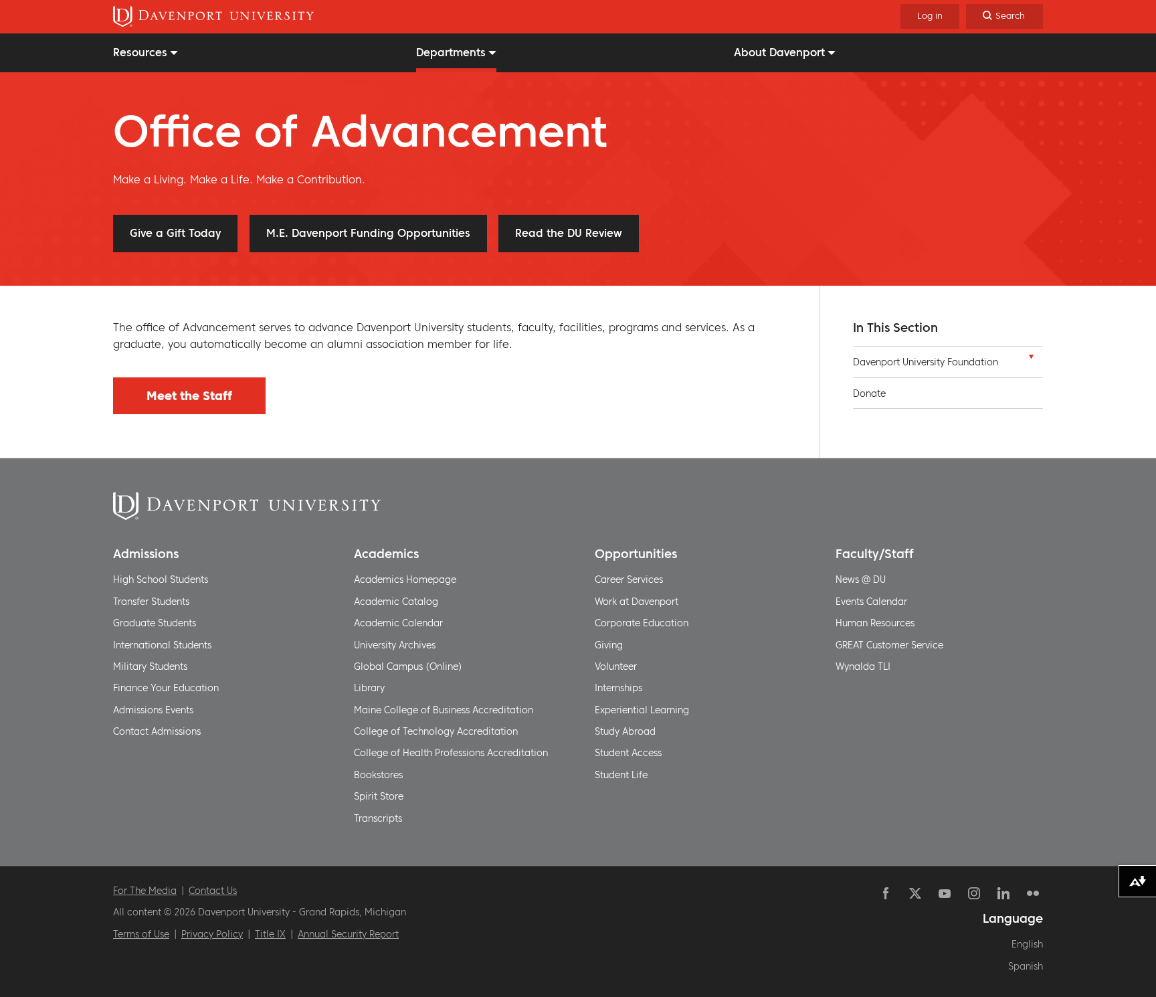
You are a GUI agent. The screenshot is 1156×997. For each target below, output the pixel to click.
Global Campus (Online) (408, 666)
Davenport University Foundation (925, 362)
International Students (162, 645)
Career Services (629, 579)
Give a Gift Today (175, 233)
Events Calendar (871, 602)
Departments (451, 52)
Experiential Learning (642, 710)
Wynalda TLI (863, 666)
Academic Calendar (398, 623)
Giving (609, 645)
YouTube (945, 893)
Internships (618, 688)
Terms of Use (141, 934)
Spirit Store (378, 796)
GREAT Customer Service (889, 645)
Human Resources (875, 623)
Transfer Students (151, 602)
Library (369, 688)
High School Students (160, 579)
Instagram (974, 893)
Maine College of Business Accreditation (443, 710)
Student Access (628, 753)
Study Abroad (625, 731)
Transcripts (378, 818)
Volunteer (616, 666)
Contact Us (213, 891)
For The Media (145, 891)
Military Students (150, 666)
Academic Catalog (396, 602)
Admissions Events (153, 710)
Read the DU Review (568, 233)
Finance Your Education (166, 688)
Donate (869, 393)
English (1027, 944)
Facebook (886, 893)
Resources (140, 52)
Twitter (915, 893)
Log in (930, 15)
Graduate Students (154, 623)
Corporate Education (641, 623)
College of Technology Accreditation (436, 731)
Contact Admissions (157, 731)
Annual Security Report (348, 934)
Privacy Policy (212, 934)
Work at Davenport (636, 602)
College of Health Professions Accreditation (451, 753)
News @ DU (861, 579)
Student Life (621, 775)
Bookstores (378, 775)
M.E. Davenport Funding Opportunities (368, 233)
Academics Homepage (405, 579)
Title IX (270, 934)
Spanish (1025, 966)
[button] (1031, 360)
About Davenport (779, 52)
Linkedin (1003, 893)
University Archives (395, 645)
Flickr (1033, 893)
